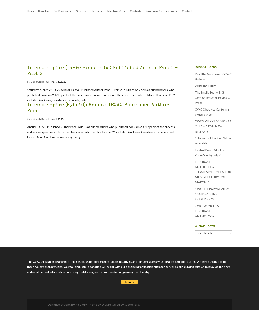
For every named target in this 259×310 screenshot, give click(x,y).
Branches (43, 11)
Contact (187, 11)
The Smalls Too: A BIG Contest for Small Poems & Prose (212, 97)
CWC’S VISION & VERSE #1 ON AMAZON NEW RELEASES (213, 126)
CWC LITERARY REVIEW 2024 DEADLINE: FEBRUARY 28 (212, 194)
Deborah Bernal (40, 81)
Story (79, 11)
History (95, 11)
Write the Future (205, 86)
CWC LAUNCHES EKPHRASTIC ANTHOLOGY (207, 211)
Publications (61, 11)
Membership (114, 11)
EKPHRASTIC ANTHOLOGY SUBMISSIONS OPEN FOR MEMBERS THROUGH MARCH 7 (213, 172)
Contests (135, 11)
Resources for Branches (160, 11)
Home (30, 11)
